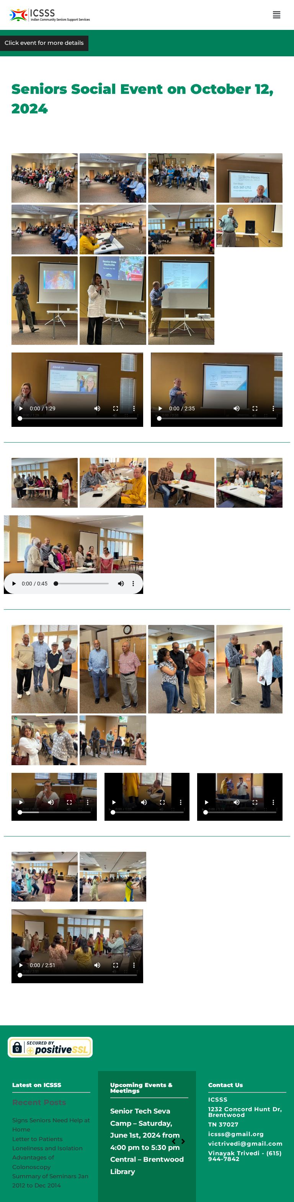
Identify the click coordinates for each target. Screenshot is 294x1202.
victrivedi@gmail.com (245, 1143)
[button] (276, 15)
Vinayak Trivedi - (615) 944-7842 (245, 1156)
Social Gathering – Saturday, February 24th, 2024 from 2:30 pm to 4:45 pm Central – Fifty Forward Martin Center (145, 1147)
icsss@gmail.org (236, 1134)
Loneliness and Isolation (47, 1148)
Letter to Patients (37, 1139)
